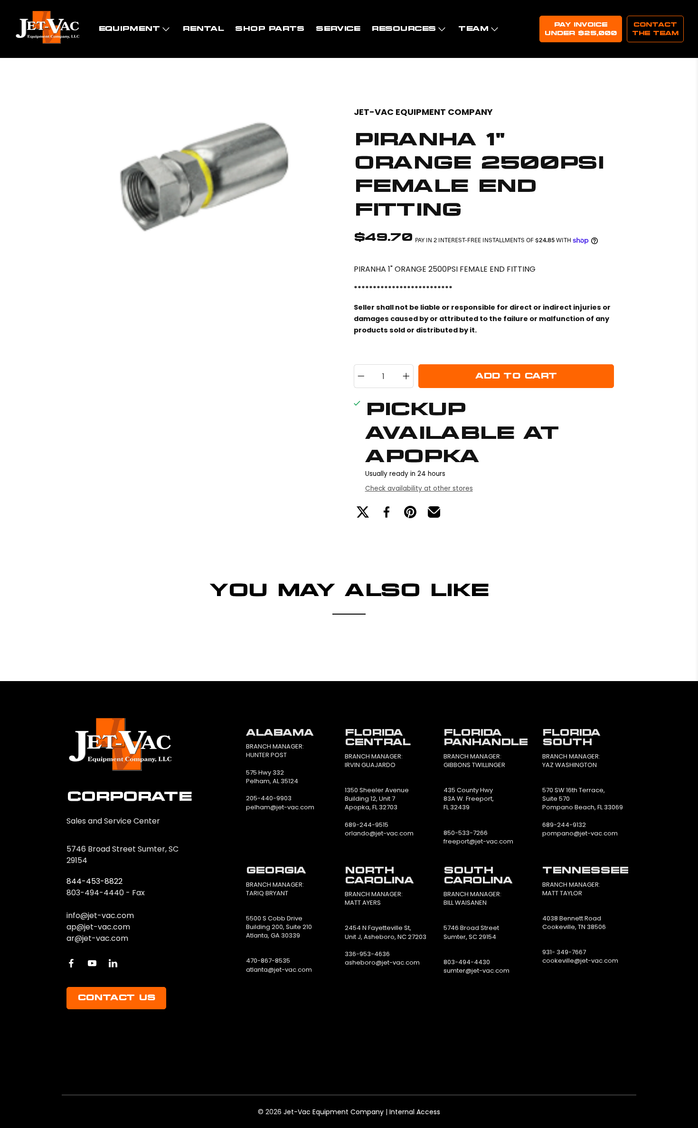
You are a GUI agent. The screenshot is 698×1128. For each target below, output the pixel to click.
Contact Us (116, 997)
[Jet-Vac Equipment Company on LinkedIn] (113, 963)
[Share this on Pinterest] (410, 512)
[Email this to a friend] (434, 512)
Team (473, 28)
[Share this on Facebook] (386, 512)
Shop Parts (269, 28)
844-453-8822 (94, 881)
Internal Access (414, 1112)
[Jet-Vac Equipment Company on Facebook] (71, 963)
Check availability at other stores (419, 488)
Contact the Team (655, 29)
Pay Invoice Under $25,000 (581, 29)
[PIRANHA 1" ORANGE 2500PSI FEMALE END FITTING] (213, 204)
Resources (403, 28)
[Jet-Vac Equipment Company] (47, 28)
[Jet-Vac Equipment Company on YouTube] (92, 963)
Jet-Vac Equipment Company (423, 112)
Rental (203, 28)
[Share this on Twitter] (363, 512)
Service (338, 28)
